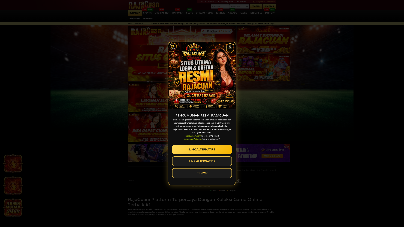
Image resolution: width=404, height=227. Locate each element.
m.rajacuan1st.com (193, 139)
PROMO (202, 173)
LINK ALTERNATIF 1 (202, 149)
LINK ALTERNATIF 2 (202, 161)
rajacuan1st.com (193, 136)
